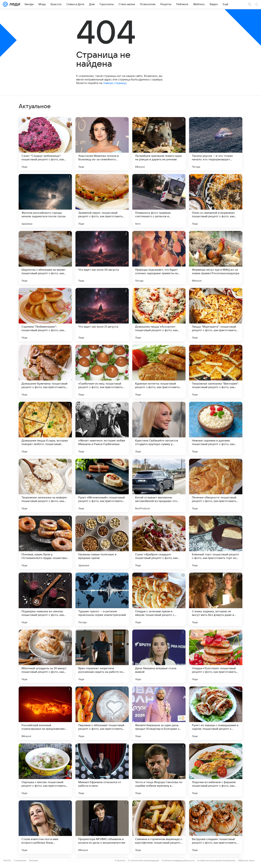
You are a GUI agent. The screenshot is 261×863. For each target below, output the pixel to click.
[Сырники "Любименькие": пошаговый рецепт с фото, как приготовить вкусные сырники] (45, 314)
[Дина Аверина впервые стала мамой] (159, 656)
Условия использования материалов (216, 860)
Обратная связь (246, 860)
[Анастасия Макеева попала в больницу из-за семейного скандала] (102, 143)
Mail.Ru (7, 860)
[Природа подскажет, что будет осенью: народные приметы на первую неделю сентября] (159, 257)
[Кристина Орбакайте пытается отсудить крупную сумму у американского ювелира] (159, 428)
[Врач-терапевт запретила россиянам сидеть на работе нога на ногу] (102, 656)
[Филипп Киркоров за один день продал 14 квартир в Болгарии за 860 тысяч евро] (159, 713)
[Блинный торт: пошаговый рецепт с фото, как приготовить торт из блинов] (215, 542)
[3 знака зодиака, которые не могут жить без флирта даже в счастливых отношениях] (215, 599)
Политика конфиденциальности (178, 860)
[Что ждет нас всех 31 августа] (102, 314)
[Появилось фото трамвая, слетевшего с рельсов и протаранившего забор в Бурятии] (159, 200)
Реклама (33, 860)
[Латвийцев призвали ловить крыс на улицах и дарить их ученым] (159, 143)
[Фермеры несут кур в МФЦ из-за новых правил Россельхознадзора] (215, 257)
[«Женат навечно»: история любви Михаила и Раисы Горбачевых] (102, 428)
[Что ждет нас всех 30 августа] (102, 257)
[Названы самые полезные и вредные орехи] (102, 542)
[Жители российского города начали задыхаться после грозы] (45, 200)
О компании (20, 860)
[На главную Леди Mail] (14, 4)
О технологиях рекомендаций (143, 860)
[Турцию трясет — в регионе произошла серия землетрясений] (102, 599)
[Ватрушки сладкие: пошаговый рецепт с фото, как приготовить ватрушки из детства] (215, 827)
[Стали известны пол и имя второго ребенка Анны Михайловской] (45, 827)
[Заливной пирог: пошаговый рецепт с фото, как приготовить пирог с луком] (102, 200)
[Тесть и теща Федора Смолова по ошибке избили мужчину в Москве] (159, 770)
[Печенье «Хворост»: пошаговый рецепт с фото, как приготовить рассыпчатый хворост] (215, 485)
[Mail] (5, 4)
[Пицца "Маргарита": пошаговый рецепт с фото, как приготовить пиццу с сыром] (215, 314)
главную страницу (114, 83)
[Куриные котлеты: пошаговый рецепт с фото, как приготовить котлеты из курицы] (159, 371)
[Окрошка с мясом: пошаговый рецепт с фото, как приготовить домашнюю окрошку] (45, 770)
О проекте (120, 860)
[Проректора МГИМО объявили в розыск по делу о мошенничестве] (102, 827)
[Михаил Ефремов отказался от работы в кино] (102, 770)
